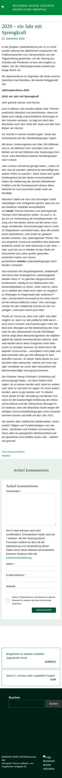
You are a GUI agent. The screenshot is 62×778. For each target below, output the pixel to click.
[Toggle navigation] (57, 18)
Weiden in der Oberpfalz (30, 9)
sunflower (24, 763)
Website (10, 586)
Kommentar (13, 491)
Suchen (14, 697)
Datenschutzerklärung (18, 557)
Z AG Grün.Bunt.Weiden (13, 452)
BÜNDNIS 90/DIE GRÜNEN (33, 5)
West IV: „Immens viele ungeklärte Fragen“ (31, 677)
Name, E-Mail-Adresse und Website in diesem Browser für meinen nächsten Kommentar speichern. (34, 600)
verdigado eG (20, 766)
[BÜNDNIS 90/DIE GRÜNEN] (7, 7)
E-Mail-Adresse (16, 575)
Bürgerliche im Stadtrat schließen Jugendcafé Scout (31, 658)
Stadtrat (6, 455)
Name (10, 563)
